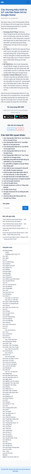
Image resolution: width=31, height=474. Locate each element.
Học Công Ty (9, 353)
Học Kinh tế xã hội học (9, 362)
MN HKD (5, 455)
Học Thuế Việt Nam (11, 339)
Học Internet (6, 322)
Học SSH (5, 406)
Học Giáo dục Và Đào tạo (11, 307)
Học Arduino (6, 269)
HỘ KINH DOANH (8, 250)
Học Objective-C (8, 389)
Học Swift (6, 409)
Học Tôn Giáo (7, 426)
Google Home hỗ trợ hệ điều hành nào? (16, 176)
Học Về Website (7, 436)
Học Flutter (6, 305)
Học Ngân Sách (7, 379)
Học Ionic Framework (9, 324)
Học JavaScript (7, 334)
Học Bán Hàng (7, 271)
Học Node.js (6, 387)
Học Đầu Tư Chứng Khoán (10, 303)
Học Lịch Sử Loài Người (10, 364)
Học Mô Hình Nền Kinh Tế (10, 377)
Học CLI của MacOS (11, 371)
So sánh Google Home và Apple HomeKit (16, 179)
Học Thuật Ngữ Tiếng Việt (10, 419)
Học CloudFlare (7, 286)
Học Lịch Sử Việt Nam (9, 366)
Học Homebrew (7, 318)
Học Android (6, 264)
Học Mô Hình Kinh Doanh (10, 375)
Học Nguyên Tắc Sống (9, 385)
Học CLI (5, 283)
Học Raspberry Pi (8, 396)
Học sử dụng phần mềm (10, 407)
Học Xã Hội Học (7, 445)
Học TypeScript (7, 430)
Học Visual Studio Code (10, 438)
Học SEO (5, 400)
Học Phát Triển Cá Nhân (10, 390)
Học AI (5, 260)
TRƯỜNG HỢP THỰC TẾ (12, 254)
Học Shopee (6, 402)
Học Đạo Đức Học (8, 292)
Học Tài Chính (7, 411)
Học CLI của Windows (9, 284)
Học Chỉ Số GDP (10, 356)
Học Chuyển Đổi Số (8, 281)
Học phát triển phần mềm (10, 392)
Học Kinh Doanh (7, 351)
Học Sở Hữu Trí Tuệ (8, 404)
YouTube (20, 129)
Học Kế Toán (7, 337)
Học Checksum (7, 277)
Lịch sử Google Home (10, 183)
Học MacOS (6, 370)
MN (2, 2)
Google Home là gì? (9, 189)
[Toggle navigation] (27, 2)
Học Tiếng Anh (7, 424)
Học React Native (8, 398)
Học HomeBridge (8, 320)
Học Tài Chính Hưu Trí (9, 413)
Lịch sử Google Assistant (11, 181)
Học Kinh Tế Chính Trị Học (10, 358)
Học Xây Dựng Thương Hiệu (11, 447)
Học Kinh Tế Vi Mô (8, 360)
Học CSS (5, 290)
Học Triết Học (7, 428)
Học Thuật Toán (8, 421)
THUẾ (7, 252)
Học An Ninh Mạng (8, 262)
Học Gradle (6, 315)
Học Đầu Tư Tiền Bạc (11, 300)
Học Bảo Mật (7, 273)
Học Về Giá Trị (7, 432)
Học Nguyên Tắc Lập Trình (11, 383)
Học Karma (6, 336)
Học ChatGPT (7, 275)
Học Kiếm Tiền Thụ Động (10, 345)
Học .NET (5, 256)
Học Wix (5, 442)
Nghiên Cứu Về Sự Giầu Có (11, 457)
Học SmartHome (10, 330)
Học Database (7, 294)
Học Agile (6, 258)
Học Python (6, 394)
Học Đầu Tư (6, 296)
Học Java (5, 332)
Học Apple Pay (7, 267)
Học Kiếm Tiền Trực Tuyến (11, 347)
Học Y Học (6, 451)
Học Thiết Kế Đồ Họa (9, 417)
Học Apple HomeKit (9, 265)
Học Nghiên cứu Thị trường (11, 381)
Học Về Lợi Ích (7, 434)
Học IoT (5, 328)
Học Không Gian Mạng (9, 341)
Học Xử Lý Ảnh (7, 449)
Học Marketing (7, 373)
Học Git (5, 309)
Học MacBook (7, 368)
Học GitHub (6, 311)
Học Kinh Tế (6, 354)
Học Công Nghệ (7, 288)
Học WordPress (7, 443)
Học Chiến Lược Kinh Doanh (11, 279)
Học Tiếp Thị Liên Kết (11, 349)
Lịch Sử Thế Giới (8, 453)
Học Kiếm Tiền (7, 343)
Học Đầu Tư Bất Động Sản (11, 301)
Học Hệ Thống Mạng (9, 317)
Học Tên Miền (7, 415)
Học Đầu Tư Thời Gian (12, 298)
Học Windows (7, 440)
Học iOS (5, 326)
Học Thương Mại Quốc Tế (10, 423)
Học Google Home (13, 18)
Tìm (25, 208)
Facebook (11, 129)
